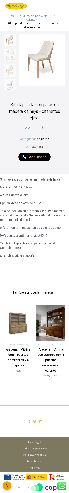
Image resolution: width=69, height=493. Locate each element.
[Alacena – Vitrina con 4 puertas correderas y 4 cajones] (18, 323)
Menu (62, 6)
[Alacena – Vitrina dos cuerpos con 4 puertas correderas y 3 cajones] (50, 323)
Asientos (31, 19)
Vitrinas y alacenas (18, 345)
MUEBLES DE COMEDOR (37, 15)
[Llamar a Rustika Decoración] (7, 485)
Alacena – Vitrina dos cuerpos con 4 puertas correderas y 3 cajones (51, 360)
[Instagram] (34, 421)
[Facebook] (28, 421)
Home (14, 15)
